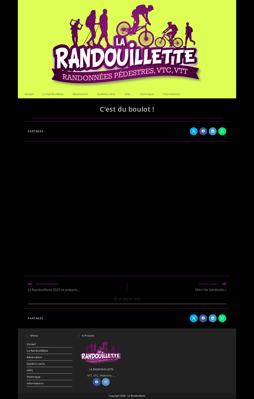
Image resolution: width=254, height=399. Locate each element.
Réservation (34, 357)
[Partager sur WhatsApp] (222, 131)
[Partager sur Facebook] (203, 131)
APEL (30, 370)
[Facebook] (97, 382)
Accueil (31, 344)
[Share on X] (194, 131)
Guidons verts (36, 363)
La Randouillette (37, 350)
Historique (33, 377)
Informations (35, 383)
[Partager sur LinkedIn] (213, 131)
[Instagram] (106, 382)
